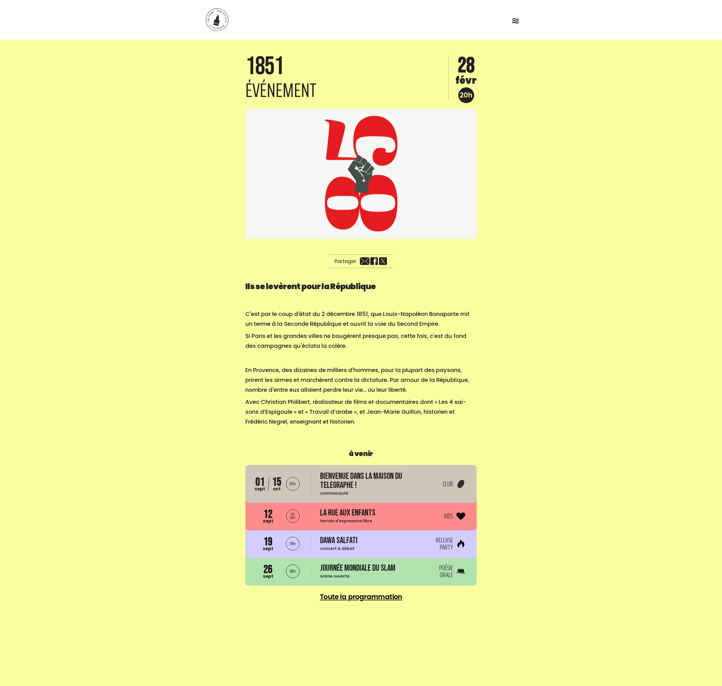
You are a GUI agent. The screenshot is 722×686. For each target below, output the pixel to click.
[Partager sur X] (383, 261)
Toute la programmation (361, 596)
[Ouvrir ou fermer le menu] (515, 20)
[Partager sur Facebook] (374, 261)
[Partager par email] (364, 261)
